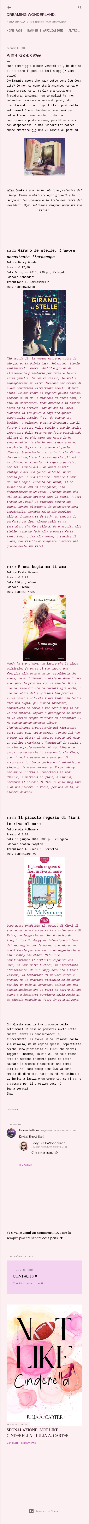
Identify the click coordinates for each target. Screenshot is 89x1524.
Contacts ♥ (25, 1276)
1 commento (28, 1442)
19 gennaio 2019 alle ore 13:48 (50, 1146)
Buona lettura (29, 1130)
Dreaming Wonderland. (31, 14)
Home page (14, 30)
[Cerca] (79, 7)
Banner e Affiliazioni (45, 30)
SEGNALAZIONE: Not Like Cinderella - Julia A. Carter (38, 1432)
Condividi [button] (12, 1109)
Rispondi (25, 1164)
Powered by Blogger (48, 1511)
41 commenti (35, 1283)
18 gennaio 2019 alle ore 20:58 (58, 1130)
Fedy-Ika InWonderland (48, 1143)
